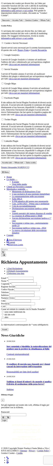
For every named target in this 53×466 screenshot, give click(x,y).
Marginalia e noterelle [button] (16, 189)
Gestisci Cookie (31, 20)
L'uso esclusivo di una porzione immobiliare (31, 194)
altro (6, 317)
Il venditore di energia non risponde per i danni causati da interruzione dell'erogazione (28, 365)
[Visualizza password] (3, 417)
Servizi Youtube (11, 69)
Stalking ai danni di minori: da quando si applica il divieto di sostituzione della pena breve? (29, 382)
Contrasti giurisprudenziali (18, 354)
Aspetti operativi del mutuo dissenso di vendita (32, 213)
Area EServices (15, 240)
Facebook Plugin (11, 98)
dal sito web (9, 314)
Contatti (10, 235)
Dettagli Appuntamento (17, 271)
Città (3, 301)
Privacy (32, 451)
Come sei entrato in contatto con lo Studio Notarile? (23, 309)
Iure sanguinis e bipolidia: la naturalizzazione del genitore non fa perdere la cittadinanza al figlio (29, 347)
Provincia (5, 303)
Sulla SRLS (17, 199)
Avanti (4, 330)
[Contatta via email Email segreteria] (8, 462)
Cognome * (6, 284)
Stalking (10, 389)
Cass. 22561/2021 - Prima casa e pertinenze (30, 204)
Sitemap (23, 451)
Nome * (4, 281)
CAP (3, 306)
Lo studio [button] (11, 179)
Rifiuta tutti (19, 163)
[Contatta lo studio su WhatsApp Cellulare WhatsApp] (7, 460)
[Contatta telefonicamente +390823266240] (8, 458)
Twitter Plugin (10, 119)
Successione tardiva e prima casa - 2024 (29, 228)
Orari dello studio (19, 184)
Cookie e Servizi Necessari (15, 43)
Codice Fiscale (7, 289)
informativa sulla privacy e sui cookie (17, 10)
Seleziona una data (15, 273)
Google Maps (10, 83)
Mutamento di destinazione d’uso (26, 191)
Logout (12, 242)
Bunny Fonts (23, 50)
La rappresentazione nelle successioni (28, 196)
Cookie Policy (43, 451)
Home (9, 177)
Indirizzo (5, 295)
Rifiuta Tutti (45, 20)
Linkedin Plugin (11, 141)
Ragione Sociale (8, 286)
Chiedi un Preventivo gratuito (19, 187)
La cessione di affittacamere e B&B (27, 216)
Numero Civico (7, 298)
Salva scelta (31, 163)
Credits (19, 453)
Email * (4, 278)
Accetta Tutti (17, 20)
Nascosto (6, 20)
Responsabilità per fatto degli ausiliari (23, 372)
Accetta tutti (7, 163)
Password (5, 412)
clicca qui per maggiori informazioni (24, 64)
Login (4, 420)
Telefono (5, 292)
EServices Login (16, 245)
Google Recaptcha (39, 50)
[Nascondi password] (8, 417)
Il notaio (15, 182)
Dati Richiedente (15, 268)
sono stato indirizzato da (14, 312)
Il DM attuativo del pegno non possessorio (30, 201)
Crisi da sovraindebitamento (24, 206)
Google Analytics (11, 55)
